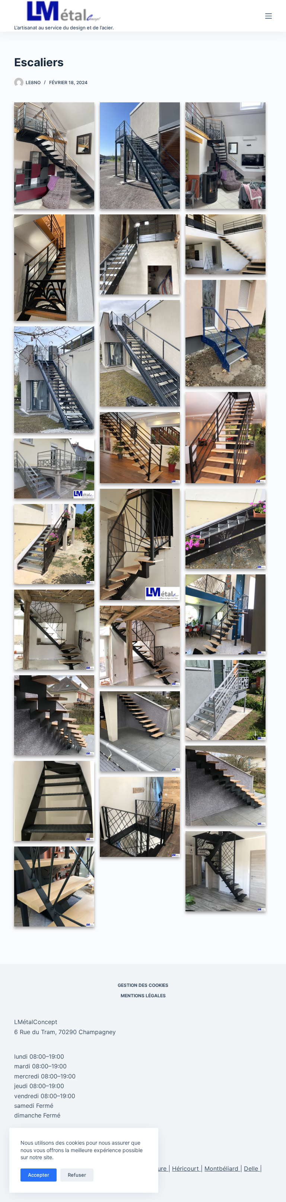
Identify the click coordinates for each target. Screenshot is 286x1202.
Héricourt (186, 1168)
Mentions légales (143, 995)
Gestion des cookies (143, 985)
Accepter (38, 1175)
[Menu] (268, 16)
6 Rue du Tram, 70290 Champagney (65, 1032)
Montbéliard (222, 1168)
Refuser (77, 1175)
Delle (252, 1168)
